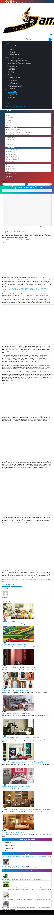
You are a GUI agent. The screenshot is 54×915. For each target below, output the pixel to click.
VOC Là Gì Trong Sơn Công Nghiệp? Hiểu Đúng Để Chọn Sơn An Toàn (18, 879)
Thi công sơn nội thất (13, 82)
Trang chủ (7, 41)
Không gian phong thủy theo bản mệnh (17, 60)
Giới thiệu (7, 43)
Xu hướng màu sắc (12, 92)
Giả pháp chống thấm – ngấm (15, 85)
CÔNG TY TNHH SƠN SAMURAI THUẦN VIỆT (25, 1)
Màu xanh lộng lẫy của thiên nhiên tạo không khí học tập (20, 738)
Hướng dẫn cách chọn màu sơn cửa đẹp (15, 690)
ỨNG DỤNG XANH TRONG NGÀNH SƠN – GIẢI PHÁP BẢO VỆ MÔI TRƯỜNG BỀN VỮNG (22, 888)
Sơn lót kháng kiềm (12, 66)
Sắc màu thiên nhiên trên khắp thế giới (14, 645)
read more (47, 624)
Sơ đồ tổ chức (11, 49)
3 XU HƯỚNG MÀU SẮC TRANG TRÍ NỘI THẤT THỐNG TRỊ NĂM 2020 (24, 762)
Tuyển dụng (8, 102)
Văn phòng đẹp (11, 97)
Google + (17, 586)
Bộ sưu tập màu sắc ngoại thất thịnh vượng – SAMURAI (21, 62)
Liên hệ (7, 103)
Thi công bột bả (11, 88)
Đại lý (6, 100)
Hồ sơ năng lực (19, 2)
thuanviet (4, 597)
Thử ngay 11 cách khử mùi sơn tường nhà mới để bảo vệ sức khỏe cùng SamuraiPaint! (22, 899)
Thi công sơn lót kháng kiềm (14, 86)
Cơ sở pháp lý (11, 48)
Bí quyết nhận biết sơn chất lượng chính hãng (13, 866)
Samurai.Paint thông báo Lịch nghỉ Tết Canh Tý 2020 (14, 867)
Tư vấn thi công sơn (12, 96)
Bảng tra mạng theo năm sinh (15, 58)
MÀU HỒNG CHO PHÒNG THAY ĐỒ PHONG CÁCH (18, 667)
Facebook (4, 586)
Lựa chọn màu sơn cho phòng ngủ (13, 832)
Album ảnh (10, 55)
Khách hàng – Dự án (10, 99)
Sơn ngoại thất (11, 72)
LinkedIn (13, 586)
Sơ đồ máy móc (11, 51)
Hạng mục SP (8, 65)
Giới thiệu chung (12, 45)
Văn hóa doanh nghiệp (13, 54)
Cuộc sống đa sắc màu (9, 622)
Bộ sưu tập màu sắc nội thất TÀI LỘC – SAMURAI (19, 63)
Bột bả (9, 74)
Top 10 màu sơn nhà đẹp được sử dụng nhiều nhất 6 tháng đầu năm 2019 (26, 809)
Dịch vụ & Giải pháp (10, 75)
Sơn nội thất (11, 71)
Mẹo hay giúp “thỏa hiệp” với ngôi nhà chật (16, 713)
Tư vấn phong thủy (12, 94)
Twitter (8, 586)
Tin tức (6, 89)
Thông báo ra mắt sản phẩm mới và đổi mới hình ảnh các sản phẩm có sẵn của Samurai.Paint (24, 856)
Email (20, 586)
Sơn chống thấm (12, 68)
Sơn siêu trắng (11, 69)
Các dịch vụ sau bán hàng (14, 77)
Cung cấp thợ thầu (12, 79)
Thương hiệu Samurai (10, 57)
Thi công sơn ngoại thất (13, 83)
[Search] (50, 39)
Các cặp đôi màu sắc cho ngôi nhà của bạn (16, 787)
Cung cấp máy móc (12, 80)
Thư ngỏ (10, 46)
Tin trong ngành (12, 91)
